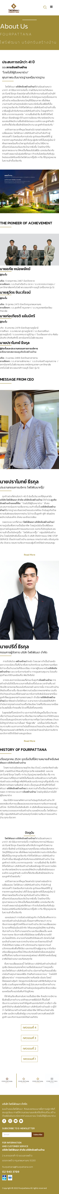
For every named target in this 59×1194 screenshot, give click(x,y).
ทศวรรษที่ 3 (29, 1038)
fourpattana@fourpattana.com (17, 1167)
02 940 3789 (10, 1171)
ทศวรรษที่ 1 (29, 1059)
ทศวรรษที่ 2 (29, 1048)
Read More (29, 554)
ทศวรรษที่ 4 (29, 1027)
